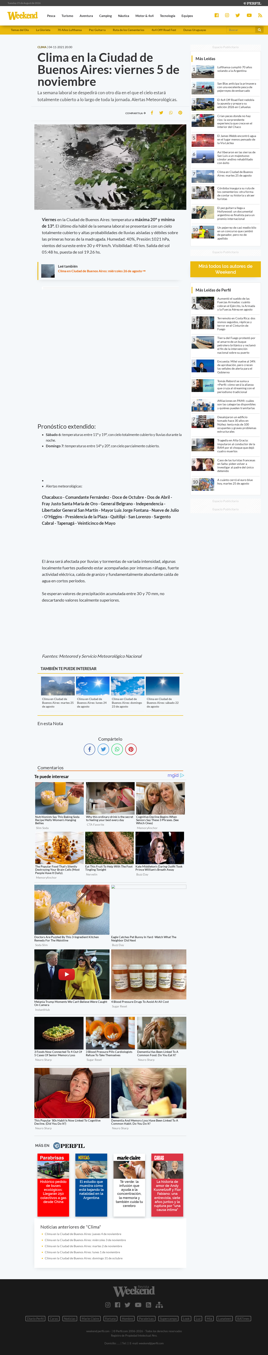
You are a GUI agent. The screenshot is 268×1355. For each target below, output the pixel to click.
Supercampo (168, 1318)
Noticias (70, 1318)
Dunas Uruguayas (194, 30)
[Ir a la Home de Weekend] (134, 1291)
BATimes (243, 1318)
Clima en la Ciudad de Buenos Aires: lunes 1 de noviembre (82, 1252)
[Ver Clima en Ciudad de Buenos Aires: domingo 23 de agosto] (127, 679)
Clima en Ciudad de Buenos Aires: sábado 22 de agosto (163, 702)
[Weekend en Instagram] (108, 1304)
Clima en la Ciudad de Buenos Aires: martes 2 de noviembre (83, 1246)
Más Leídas (205, 58)
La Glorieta (43, 30)
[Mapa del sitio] (159, 1304)
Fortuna (110, 1318)
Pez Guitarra (97, 30)
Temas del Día (20, 30)
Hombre (127, 1318)
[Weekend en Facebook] (117, 1304)
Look (186, 1318)
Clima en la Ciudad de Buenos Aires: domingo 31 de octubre (83, 1258)
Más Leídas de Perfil (213, 290)
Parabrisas (146, 1318)
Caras (54, 1318)
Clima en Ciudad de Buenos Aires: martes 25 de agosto (58, 702)
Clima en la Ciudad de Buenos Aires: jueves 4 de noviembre (83, 1234)
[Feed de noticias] (148, 1304)
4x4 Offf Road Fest (164, 30)
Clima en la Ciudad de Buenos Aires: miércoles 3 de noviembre (85, 1240)
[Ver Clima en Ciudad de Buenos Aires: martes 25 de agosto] (58, 679)
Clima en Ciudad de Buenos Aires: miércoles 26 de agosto (100, 271)
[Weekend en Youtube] (138, 1304)
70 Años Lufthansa (70, 30)
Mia (209, 1318)
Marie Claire (90, 1318)
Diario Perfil (35, 1318)
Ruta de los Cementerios (128, 30)
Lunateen (224, 1318)
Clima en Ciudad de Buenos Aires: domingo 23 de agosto (127, 702)
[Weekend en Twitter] (127, 1304)
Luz (198, 1318)
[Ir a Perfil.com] (252, 3)
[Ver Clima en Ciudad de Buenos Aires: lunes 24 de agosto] (93, 679)
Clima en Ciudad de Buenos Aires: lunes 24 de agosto (92, 702)
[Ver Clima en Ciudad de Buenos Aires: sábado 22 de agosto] (162, 679)
